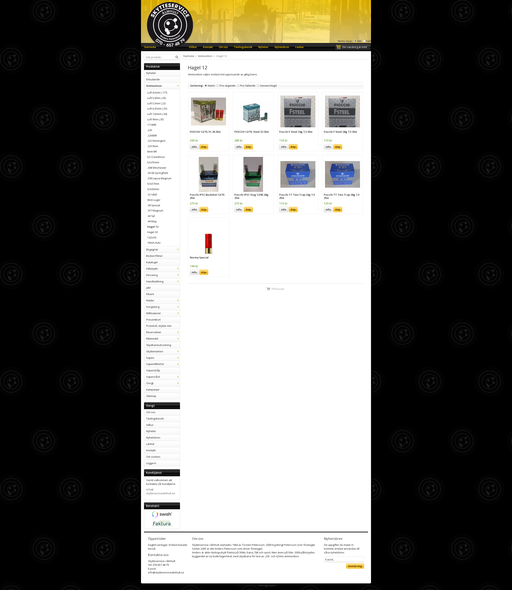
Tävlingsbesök (243, 47)
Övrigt (149, 383)
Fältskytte (152, 268)
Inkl (359, 41)
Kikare (150, 294)
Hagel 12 (152, 226)
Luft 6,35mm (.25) (157, 108)
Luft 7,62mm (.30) (157, 114)
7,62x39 (151, 237)
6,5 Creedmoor (156, 157)
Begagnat (152, 249)
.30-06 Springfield (157, 173)
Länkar (299, 47)
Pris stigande (227, 85)
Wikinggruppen (267, 585)
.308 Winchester (156, 167)
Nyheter (263, 47)
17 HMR (151, 125)
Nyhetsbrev (282, 47)
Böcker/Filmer (154, 256)
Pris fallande (247, 85)
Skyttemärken (154, 351)
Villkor (193, 47)
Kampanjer (153, 389)
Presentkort (153, 319)
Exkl (368, 41)
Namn (211, 85)
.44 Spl (151, 216)
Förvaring (152, 275)
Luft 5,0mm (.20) (156, 98)
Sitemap (151, 396)
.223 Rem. (153, 146)
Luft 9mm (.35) (155, 119)
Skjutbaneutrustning (158, 345)
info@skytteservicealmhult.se (160, 491)
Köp (203, 146)
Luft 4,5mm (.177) (157, 92)
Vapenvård (153, 377)
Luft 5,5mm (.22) (156, 103)
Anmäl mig (355, 566)
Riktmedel (152, 338)
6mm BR (152, 151)
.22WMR (152, 135)
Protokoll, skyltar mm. (159, 326)
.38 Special (153, 205)
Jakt (148, 287)
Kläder (150, 300)
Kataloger (152, 262)
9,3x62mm (153, 189)
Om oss (223, 47)
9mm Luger (153, 200)
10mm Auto (154, 242)
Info (194, 146)
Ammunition (154, 86)
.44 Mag (151, 221)
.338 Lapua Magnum (159, 178)
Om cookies (153, 456)
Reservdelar (153, 332)
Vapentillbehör (155, 364)
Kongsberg (152, 307)
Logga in (151, 463)
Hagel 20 (152, 232)
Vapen (150, 358)
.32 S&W (152, 194)
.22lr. (150, 130)
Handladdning (154, 281)
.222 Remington (156, 141)
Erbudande (153, 79)
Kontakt (208, 47)
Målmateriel (153, 313)
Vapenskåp (153, 370)
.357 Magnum (155, 210)
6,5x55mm (153, 162)
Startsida (150, 47)
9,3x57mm (153, 183)
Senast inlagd (268, 85)
